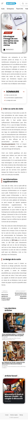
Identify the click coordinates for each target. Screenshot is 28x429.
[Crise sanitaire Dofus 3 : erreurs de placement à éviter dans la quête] (14, 323)
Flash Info (8, 33)
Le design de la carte (11, 100)
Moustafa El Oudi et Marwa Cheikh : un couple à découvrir (14, 396)
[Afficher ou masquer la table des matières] (21, 92)
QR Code (15, 240)
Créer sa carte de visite (11, 95)
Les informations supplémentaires (14, 97)
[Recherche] (23, 3)
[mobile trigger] (3, 3)
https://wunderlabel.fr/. (8, 144)
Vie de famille (9, 391)
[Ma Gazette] (11, 3)
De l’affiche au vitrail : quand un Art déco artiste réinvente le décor (13, 363)
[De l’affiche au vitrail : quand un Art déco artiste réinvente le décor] (14, 351)
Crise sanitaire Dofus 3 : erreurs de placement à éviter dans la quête (13, 334)
